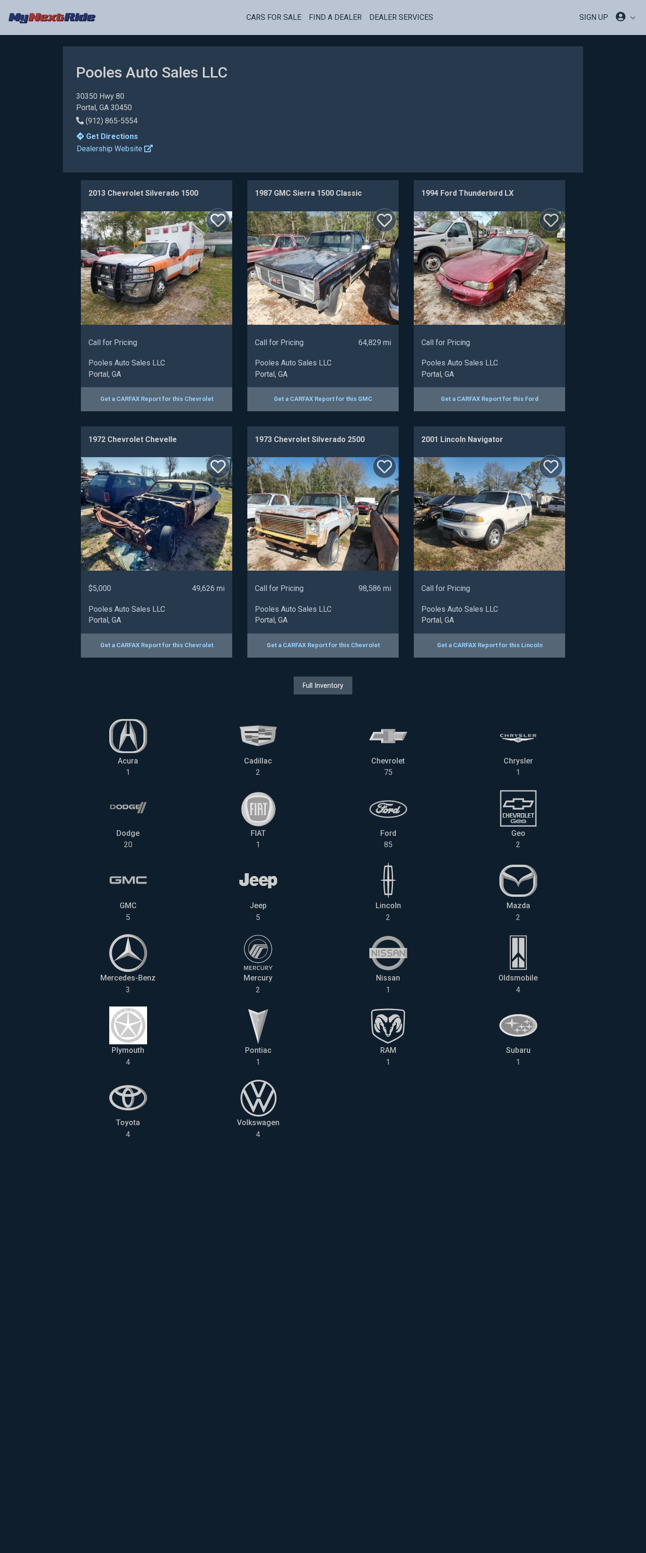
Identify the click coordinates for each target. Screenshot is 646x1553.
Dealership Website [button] (110, 148)
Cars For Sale (273, 17)
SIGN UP (593, 17)
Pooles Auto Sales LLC (126, 362)
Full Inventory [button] (323, 685)
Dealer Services (401, 17)
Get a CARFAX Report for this (156, 398)
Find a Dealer (335, 17)
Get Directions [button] (111, 136)
